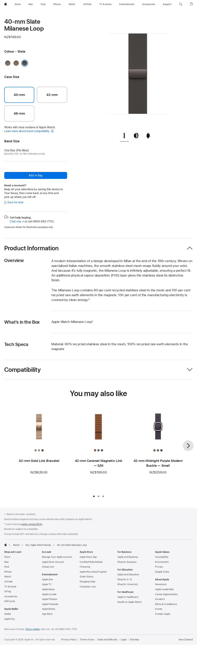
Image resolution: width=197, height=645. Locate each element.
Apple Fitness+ (50, 599)
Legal (123, 639)
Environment (162, 562)
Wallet (7, 614)
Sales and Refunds (107, 639)
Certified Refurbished (91, 562)
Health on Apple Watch (129, 602)
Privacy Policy (69, 639)
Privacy (159, 566)
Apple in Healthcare (127, 597)
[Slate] (24, 63)
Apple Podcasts (50, 604)
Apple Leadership (164, 589)
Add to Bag (36, 175)
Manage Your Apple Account (57, 557)
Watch (16, 545)
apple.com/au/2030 (31, 524)
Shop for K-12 (124, 579)
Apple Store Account (53, 562)
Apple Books (48, 609)
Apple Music (48, 589)
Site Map (134, 639)
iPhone (8, 571)
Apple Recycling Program (93, 571)
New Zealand (186, 639)
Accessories (10, 596)
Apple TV (47, 584)
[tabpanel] (138, 73)
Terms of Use (87, 639)
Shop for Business (126, 562)
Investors (160, 599)
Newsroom (160, 584)
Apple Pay (9, 619)
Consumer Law (88, 586)
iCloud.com (48, 566)
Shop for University (127, 584)
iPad (6, 566)
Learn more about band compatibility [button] (27, 131)
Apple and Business (127, 557)
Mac (6, 562)
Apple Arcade (49, 594)
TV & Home (10, 586)
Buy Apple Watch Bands (38, 545)
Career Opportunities (166, 594)
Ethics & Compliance (166, 604)
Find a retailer (32, 629)
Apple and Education (128, 574)
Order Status (86, 576)
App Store (47, 614)
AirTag (7, 591)
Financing (85, 566)
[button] (181, 4)
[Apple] (5, 544)
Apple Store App (88, 557)
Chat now (17, 221)
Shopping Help (87, 581)
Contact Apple (162, 614)
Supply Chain (162, 571)
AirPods (8, 581)
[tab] (124, 136)
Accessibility (161, 557)
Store (7, 557)
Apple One (47, 579)
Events (158, 609)
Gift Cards (9, 601)
